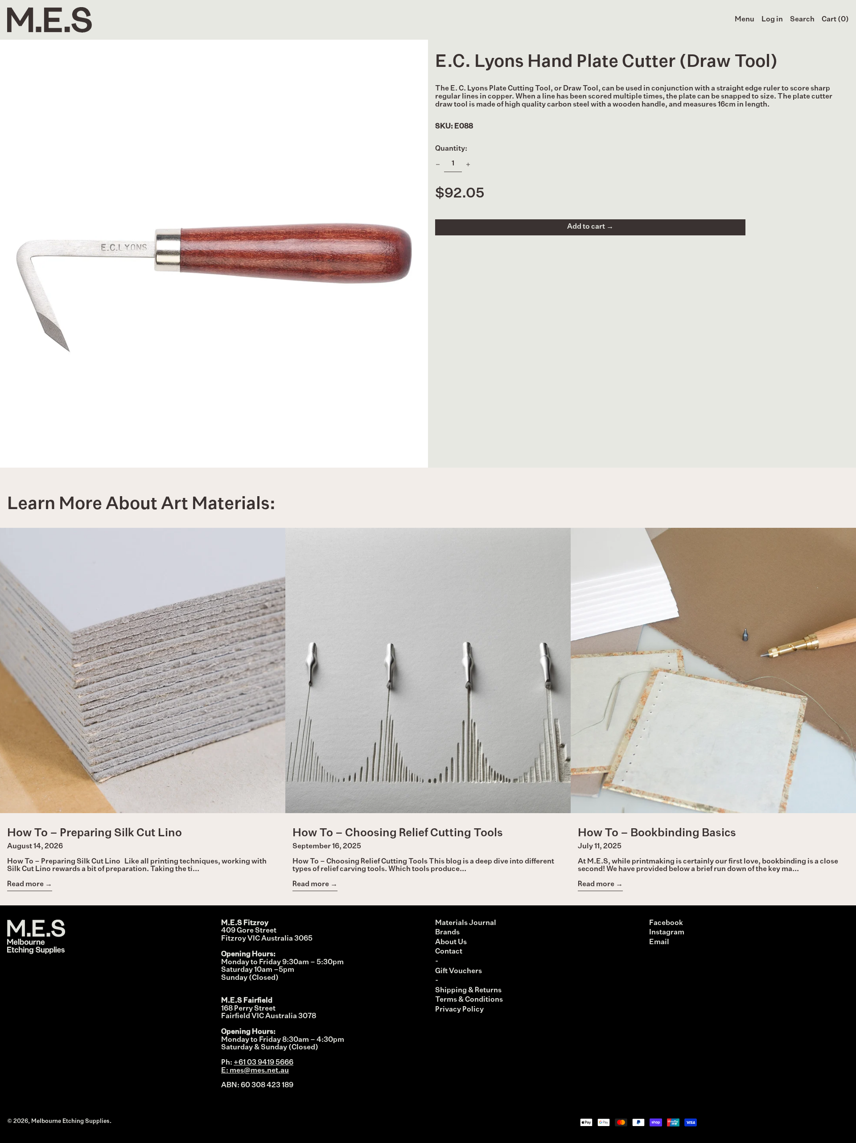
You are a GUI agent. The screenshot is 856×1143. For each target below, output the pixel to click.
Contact (448, 951)
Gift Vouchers (458, 971)
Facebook (666, 923)
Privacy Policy (459, 1009)
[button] (802, 20)
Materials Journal (465, 923)
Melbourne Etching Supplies (70, 1121)
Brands (447, 932)
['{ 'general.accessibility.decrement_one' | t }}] (438, 164)
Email (659, 942)
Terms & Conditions (469, 999)
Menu (744, 19)
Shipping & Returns (468, 990)
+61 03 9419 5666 (263, 1062)
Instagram (666, 932)
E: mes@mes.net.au (255, 1070)
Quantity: (451, 148)
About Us (451, 942)
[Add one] (468, 164)
